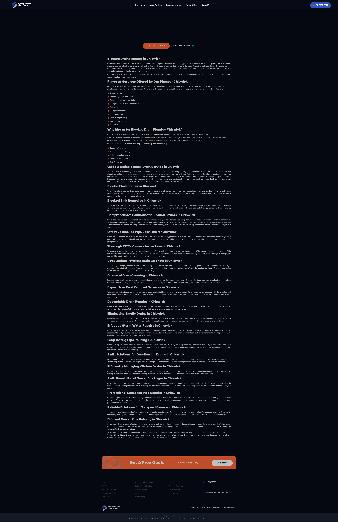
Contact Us (206, 5)
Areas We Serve (155, 5)
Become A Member (174, 5)
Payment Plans (191, 5)
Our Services (140, 5)
